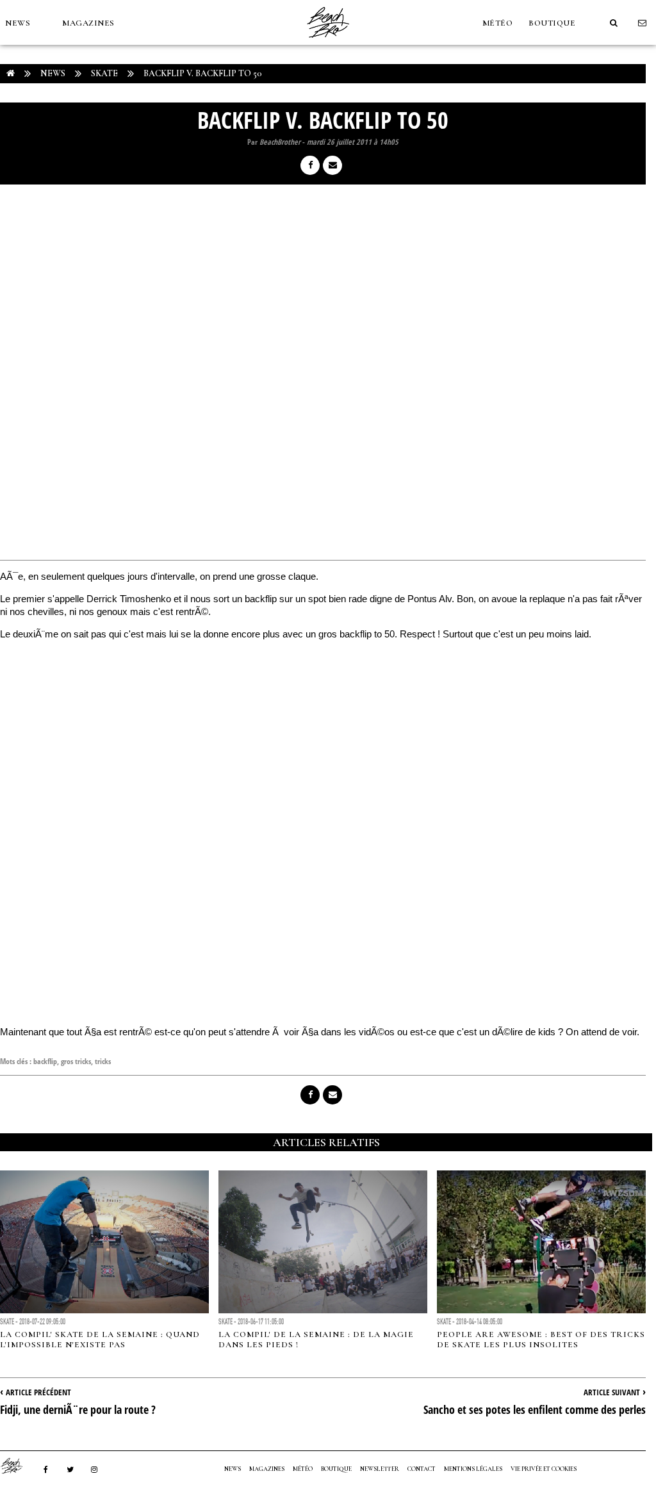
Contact (421, 1469)
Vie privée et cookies (544, 1469)
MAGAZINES (88, 23)
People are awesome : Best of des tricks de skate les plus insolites (541, 1339)
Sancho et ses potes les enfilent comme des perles (534, 1409)
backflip (45, 1061)
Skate (104, 73)
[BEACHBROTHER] (18, 1465)
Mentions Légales (473, 1469)
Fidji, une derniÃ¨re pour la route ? (78, 1409)
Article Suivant (612, 1392)
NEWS (17, 23)
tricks (103, 1061)
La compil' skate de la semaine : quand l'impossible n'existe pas (100, 1339)
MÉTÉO (497, 23)
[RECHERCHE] (613, 23)
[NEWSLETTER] (642, 23)
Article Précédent (38, 1392)
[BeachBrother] (328, 41)
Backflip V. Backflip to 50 (203, 73)
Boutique (552, 23)
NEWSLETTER (379, 1469)
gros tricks (76, 1061)
